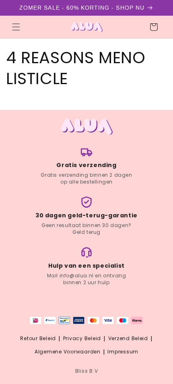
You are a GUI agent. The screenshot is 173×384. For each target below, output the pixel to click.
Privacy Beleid (82, 338)
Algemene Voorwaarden (68, 351)
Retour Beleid (38, 338)
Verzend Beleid (128, 338)
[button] (16, 27)
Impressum (122, 351)
